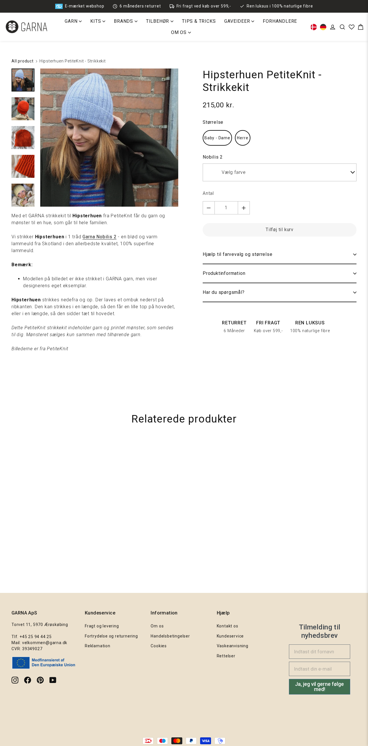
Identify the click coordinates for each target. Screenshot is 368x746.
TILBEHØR (158, 21)
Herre (242, 138)
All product (23, 61)
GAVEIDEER (237, 21)
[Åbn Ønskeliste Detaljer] (351, 27)
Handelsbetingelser (170, 636)
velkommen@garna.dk (44, 642)
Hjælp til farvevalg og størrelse (238, 254)
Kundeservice (230, 636)
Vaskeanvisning (232, 646)
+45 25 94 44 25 (36, 636)
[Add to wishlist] (361, 450)
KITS (96, 21)
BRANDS (124, 21)
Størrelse (213, 122)
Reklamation (97, 646)
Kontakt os (227, 626)
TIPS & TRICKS (199, 21)
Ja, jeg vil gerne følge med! (319, 686)
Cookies (159, 646)
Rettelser (226, 656)
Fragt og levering (102, 626)
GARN (72, 21)
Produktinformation (224, 273)
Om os (157, 626)
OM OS (179, 32)
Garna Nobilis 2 (99, 236)
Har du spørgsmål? (224, 292)
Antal (208, 193)
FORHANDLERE (280, 21)
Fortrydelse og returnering (111, 636)
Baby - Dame (217, 138)
